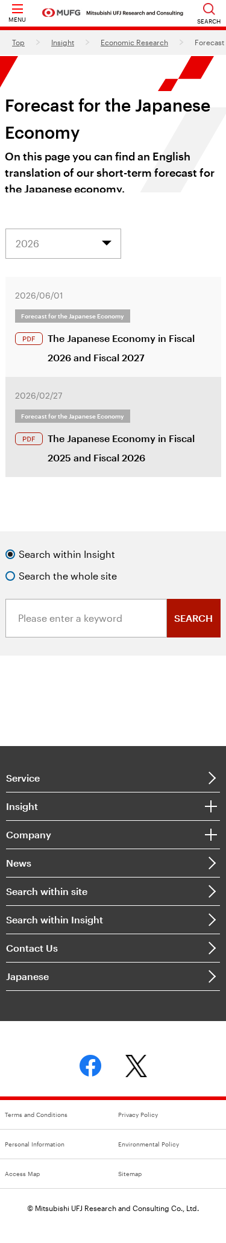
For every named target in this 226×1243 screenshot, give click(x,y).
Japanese (27, 976)
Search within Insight (54, 919)
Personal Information (34, 1144)
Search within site (46, 891)
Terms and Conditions (36, 1114)
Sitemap (130, 1173)
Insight (62, 42)
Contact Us (32, 948)
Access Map (22, 1173)
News (18, 862)
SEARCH (193, 618)
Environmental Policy (148, 1144)
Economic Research (134, 42)
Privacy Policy (138, 1114)
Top (18, 42)
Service (23, 777)
